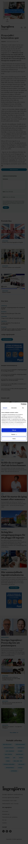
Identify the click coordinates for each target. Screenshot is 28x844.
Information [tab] (14, 407)
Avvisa (14, 438)
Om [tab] (23, 407)
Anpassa (13, 434)
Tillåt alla (14, 430)
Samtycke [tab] (5, 407)
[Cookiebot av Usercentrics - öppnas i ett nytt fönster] (21, 404)
